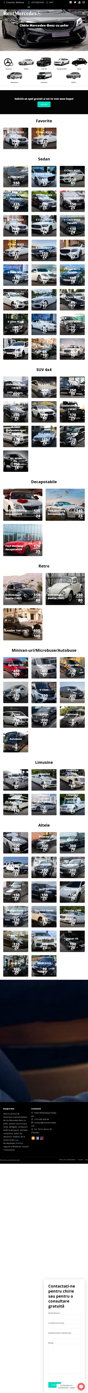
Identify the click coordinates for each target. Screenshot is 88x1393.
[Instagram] (84, 2)
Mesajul (50, 1343)
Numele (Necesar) (54, 1313)
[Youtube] (79, 2)
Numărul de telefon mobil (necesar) (59, 1333)
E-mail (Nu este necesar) (56, 1323)
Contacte (80, 1160)
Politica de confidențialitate (67, 1160)
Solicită (44, 104)
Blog (86, 1160)
